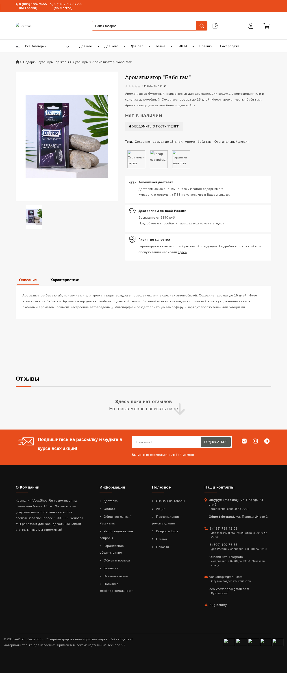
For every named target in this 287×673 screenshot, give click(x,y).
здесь (219, 223)
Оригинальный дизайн (232, 141)
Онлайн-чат (218, 557)
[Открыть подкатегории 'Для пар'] (149, 46)
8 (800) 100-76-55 (33, 4)
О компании (27, 487)
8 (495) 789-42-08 (68, 4)
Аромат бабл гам (198, 141)
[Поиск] (201, 25)
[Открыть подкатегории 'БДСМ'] (193, 46)
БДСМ (182, 46)
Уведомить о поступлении (155, 126)
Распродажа (229, 46)
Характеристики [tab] (64, 280)
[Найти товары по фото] (215, 26)
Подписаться (216, 442)
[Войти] (251, 26)
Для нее (85, 46)
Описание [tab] (28, 280)
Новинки (206, 46)
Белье (160, 46)
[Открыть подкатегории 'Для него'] (124, 46)
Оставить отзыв (154, 86)
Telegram (236, 557)
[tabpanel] (143, 302)
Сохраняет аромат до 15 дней (159, 141)
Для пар (137, 46)
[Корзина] (266, 26)
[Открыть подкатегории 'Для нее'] (98, 46)
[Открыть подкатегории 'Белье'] (171, 46)
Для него (111, 46)
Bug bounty (218, 605)
